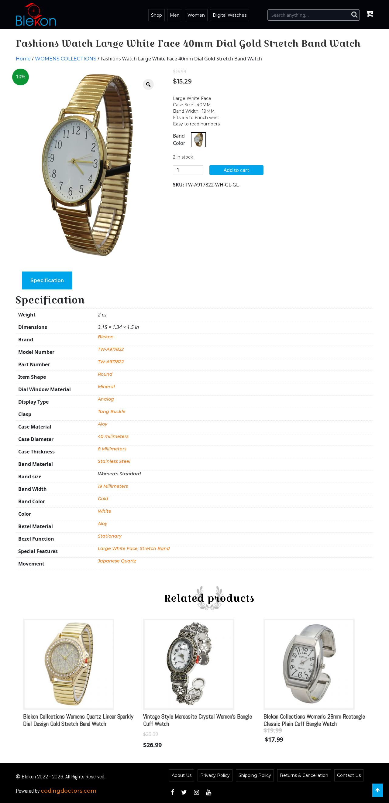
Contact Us (349, 775)
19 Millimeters (113, 486)
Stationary (110, 536)
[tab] (47, 280)
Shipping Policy (255, 775)
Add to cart (236, 170)
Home (23, 59)
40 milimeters (113, 436)
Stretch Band (155, 548)
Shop (156, 15)
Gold (103, 498)
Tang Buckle (112, 411)
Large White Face (118, 548)
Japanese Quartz (117, 561)
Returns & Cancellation (304, 775)
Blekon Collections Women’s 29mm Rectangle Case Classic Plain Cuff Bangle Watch (320, 720)
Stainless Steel (114, 461)
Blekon (106, 337)
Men (175, 15)
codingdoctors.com (68, 791)
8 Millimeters (112, 449)
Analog (106, 399)
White (104, 511)
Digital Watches (229, 15)
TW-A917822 (111, 349)
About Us (181, 775)
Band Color (179, 139)
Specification (47, 280)
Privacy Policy (215, 775)
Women (196, 15)
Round (105, 374)
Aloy (102, 424)
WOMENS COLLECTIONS (65, 59)
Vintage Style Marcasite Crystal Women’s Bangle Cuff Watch (197, 720)
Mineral (106, 386)
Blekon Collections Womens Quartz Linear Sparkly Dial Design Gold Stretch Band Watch (78, 720)
